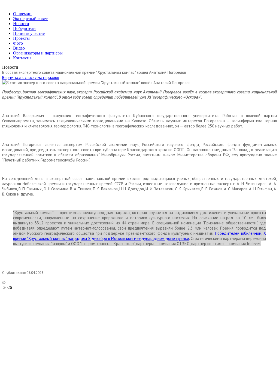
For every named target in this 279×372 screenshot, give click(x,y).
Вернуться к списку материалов (30, 77)
